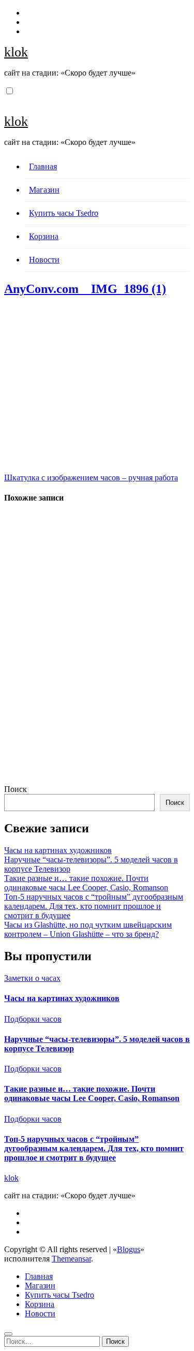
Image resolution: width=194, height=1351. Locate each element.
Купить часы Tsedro (63, 213)
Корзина (43, 236)
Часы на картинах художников (58, 850)
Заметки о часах (32, 978)
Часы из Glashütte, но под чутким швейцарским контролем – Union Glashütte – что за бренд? (88, 929)
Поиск (15, 789)
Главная (43, 166)
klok (16, 52)
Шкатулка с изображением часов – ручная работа (91, 477)
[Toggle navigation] (10, 100)
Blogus (128, 1249)
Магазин (44, 189)
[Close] (8, 1333)
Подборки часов (33, 1019)
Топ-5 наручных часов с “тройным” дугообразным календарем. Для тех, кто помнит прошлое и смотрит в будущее (93, 906)
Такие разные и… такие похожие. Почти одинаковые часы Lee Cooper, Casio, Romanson (86, 883)
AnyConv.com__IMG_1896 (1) (85, 289)
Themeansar (71, 1258)
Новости (44, 259)
